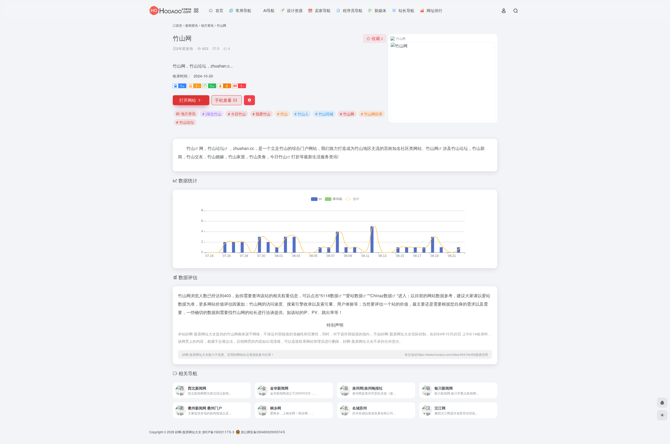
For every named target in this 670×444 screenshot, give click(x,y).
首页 (179, 25)
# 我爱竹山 (261, 113)
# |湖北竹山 (211, 113)
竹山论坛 (216, 148)
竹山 (190, 148)
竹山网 (432, 148)
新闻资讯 (191, 25)
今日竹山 (278, 157)
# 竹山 (282, 113)
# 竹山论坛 (185, 122)
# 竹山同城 (324, 113)
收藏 (377, 38)
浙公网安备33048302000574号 (262, 432)
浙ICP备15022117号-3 (218, 432)
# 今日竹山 (237, 113)
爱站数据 (354, 296)
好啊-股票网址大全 (188, 432)
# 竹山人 (301, 113)
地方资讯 (207, 25)
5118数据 (329, 296)
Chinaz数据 (381, 296)
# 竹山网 (347, 113)
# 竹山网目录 (371, 113)
